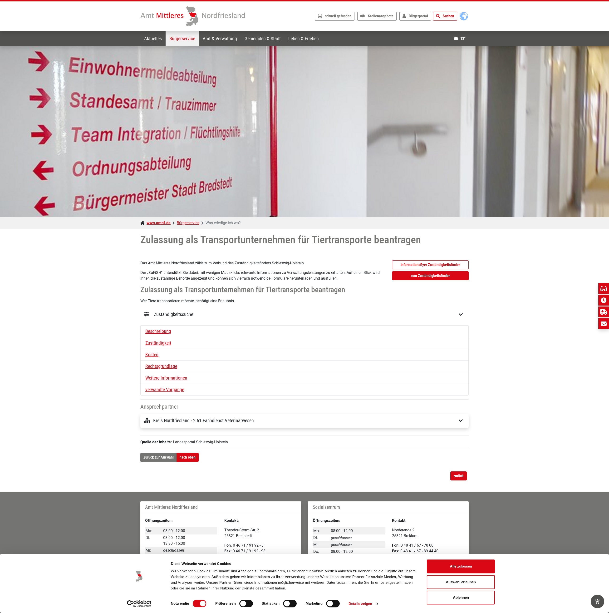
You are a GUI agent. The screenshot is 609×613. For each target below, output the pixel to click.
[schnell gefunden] (603, 288)
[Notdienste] (603, 311)
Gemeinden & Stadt (263, 38)
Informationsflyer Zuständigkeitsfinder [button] (430, 264)
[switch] (246, 603)
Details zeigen (360, 604)
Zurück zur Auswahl (158, 457)
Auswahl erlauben (461, 582)
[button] (304, 331)
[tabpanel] (304, 131)
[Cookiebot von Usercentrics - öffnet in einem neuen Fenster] (139, 603)
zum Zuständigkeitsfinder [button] (430, 275)
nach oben (188, 457)
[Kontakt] (603, 323)
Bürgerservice (182, 38)
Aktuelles (153, 38)
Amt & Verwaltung (220, 38)
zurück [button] (458, 476)
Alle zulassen (461, 566)
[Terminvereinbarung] (603, 300)
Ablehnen (461, 597)
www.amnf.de (159, 223)
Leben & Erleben (303, 38)
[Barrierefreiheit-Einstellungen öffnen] (597, 601)
